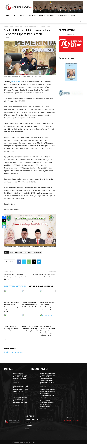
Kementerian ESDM (20, 252)
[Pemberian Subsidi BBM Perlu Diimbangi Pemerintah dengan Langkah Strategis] (48, 295)
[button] (80, 20)
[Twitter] (24, 262)
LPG (29, 252)
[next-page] (9, 339)
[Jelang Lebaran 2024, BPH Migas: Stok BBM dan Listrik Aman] (12, 319)
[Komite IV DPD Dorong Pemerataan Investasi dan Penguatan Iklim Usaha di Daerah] (35, 402)
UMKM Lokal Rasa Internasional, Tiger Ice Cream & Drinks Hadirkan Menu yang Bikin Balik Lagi (20, 377)
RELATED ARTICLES (15, 286)
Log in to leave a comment (13, 352)
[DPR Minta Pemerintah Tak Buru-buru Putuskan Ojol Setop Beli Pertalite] (30, 295)
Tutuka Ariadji (37, 252)
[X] (4, 220)
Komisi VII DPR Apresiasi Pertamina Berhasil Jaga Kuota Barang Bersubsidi (30, 329)
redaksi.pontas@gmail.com (70, 420)
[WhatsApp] (29, 262)
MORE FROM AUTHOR (41, 286)
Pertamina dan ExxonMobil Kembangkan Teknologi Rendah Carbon (15, 277)
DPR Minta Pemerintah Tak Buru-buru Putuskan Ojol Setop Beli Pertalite (29, 305)
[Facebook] (19, 262)
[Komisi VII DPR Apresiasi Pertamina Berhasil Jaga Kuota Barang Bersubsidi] (30, 319)
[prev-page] (5, 339)
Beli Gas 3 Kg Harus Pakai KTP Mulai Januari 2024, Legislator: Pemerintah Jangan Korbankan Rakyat (47, 331)
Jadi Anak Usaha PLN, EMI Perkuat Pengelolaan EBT (44, 276)
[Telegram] (39, 262)
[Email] (34, 262)
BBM (11, 252)
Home (6, 26)
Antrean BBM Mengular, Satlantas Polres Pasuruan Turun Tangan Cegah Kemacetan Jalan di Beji (12, 307)
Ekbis (11, 26)
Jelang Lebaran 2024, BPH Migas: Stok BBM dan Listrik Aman (11, 329)
